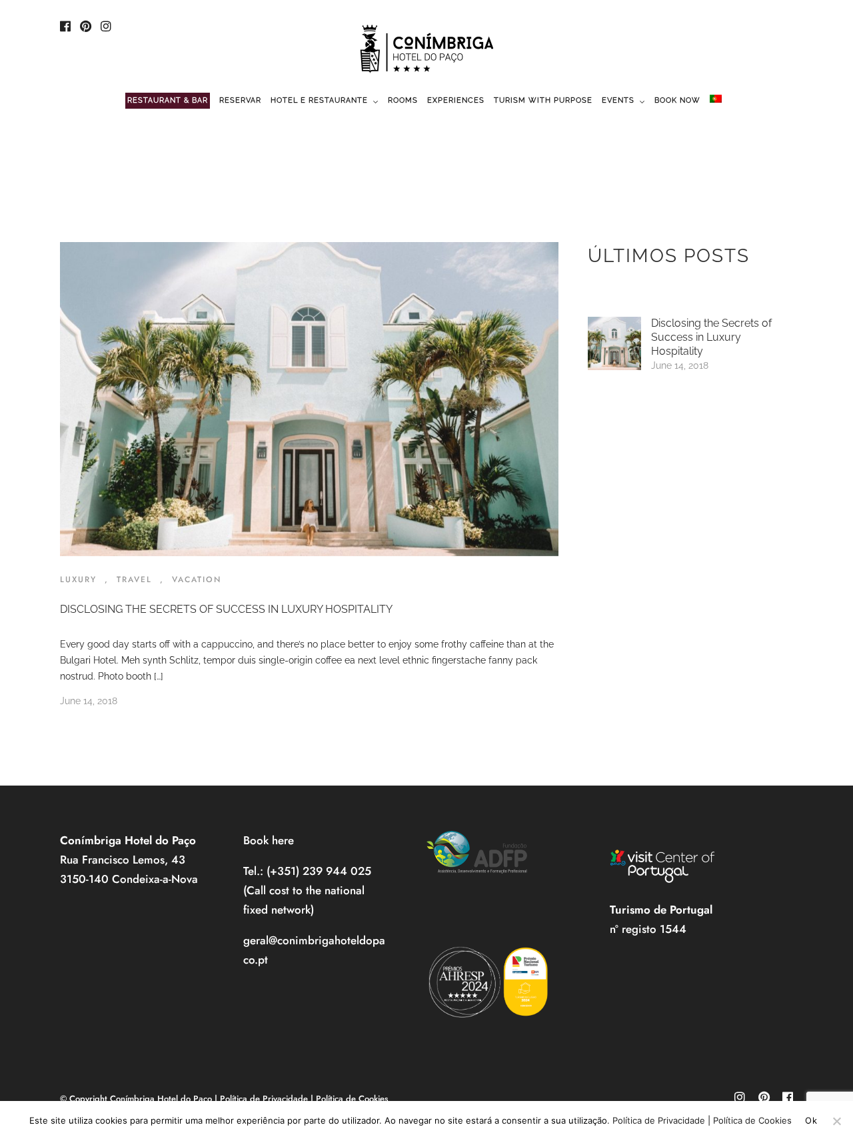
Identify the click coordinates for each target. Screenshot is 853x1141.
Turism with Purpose (543, 100)
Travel (134, 580)
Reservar (240, 100)
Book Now (677, 100)
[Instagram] (106, 27)
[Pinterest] (85, 27)
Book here (268, 840)
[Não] (836, 1121)
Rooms (403, 100)
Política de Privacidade (264, 1098)
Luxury (78, 580)
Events (618, 100)
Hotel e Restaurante (319, 100)
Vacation (196, 580)
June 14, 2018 (88, 701)
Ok (811, 1120)
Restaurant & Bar (167, 100)
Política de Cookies (352, 1098)
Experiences (455, 100)
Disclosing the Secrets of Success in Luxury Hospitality (226, 609)
